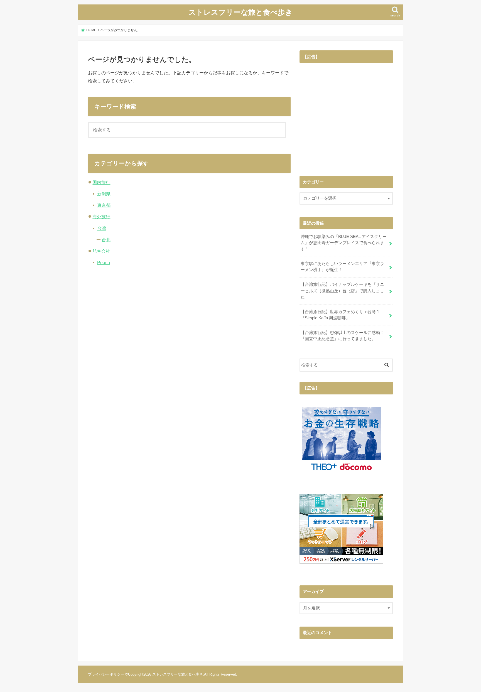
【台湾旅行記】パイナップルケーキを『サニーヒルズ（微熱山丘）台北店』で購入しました (342, 290)
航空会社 (101, 251)
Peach (103, 262)
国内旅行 (101, 182)
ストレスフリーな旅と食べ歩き (240, 12)
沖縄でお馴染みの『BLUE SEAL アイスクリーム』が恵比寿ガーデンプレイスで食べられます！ (344, 242)
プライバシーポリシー (106, 674)
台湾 (101, 228)
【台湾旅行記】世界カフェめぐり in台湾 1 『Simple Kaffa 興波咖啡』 (340, 315)
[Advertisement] (346, 118)
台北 (106, 239)
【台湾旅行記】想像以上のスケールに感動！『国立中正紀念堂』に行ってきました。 (342, 335)
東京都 (104, 205)
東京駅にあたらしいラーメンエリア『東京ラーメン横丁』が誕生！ (342, 266)
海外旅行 (101, 216)
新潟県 (104, 193)
